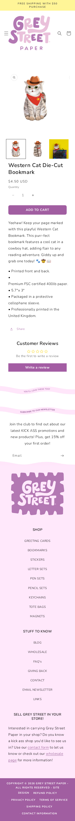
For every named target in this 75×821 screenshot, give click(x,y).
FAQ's (37, 662)
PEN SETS (37, 578)
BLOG (37, 643)
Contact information (39, 813)
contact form (38, 747)
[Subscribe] (62, 455)
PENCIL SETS (37, 588)
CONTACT (37, 680)
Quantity (13, 187)
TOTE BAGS (37, 607)
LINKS (37, 699)
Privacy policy (23, 800)
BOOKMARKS (37, 550)
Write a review (37, 367)
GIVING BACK (37, 671)
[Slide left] (11, 150)
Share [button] (21, 329)
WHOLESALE (37, 652)
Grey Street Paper (51, 783)
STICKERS (37, 560)
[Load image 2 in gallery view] (37, 149)
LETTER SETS (37, 569)
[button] (59, 33)
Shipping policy (39, 806)
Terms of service (53, 800)
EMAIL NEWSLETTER (37, 690)
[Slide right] (63, 150)
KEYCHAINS (37, 597)
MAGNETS (37, 616)
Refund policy (45, 793)
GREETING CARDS (37, 541)
